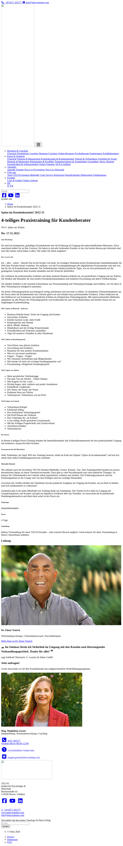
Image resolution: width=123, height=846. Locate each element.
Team (9, 175)
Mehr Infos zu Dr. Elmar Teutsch (16, 641)
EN (11, 186)
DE (8, 183)
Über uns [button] (11, 172)
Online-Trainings (47, 164)
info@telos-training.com (12, 815)
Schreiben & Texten (107, 159)
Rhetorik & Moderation (18, 161)
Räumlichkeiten (72, 175)
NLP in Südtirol (63, 164)
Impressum (12, 839)
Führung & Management (28, 159)
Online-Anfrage (30, 180)
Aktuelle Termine (15, 169)
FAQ (9, 842)
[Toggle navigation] (38, 144)
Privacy (10, 837)
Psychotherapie (82, 153)
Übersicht (11, 153)
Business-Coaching (48, 153)
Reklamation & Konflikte (42, 161)
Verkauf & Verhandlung (86, 159)
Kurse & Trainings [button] (16, 156)
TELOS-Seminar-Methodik (26, 175)
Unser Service (46, 175)
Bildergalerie (87, 175)
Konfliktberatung (111, 153)
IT (8, 186)
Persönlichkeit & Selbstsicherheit (22, 164)
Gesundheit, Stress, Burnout (101, 161)
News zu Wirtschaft (54, 169)
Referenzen (59, 175)
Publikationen (99, 175)
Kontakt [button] (11, 178)
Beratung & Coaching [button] (17, 151)
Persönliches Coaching (28, 153)
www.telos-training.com (12, 812)
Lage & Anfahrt (14, 180)
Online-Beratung (66, 153)
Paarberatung (96, 153)
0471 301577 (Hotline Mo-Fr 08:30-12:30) (15, 742)
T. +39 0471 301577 (11, 810)
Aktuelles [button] (11, 167)
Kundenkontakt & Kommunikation (57, 159)
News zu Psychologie (34, 169)
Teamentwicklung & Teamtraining (71, 161)
